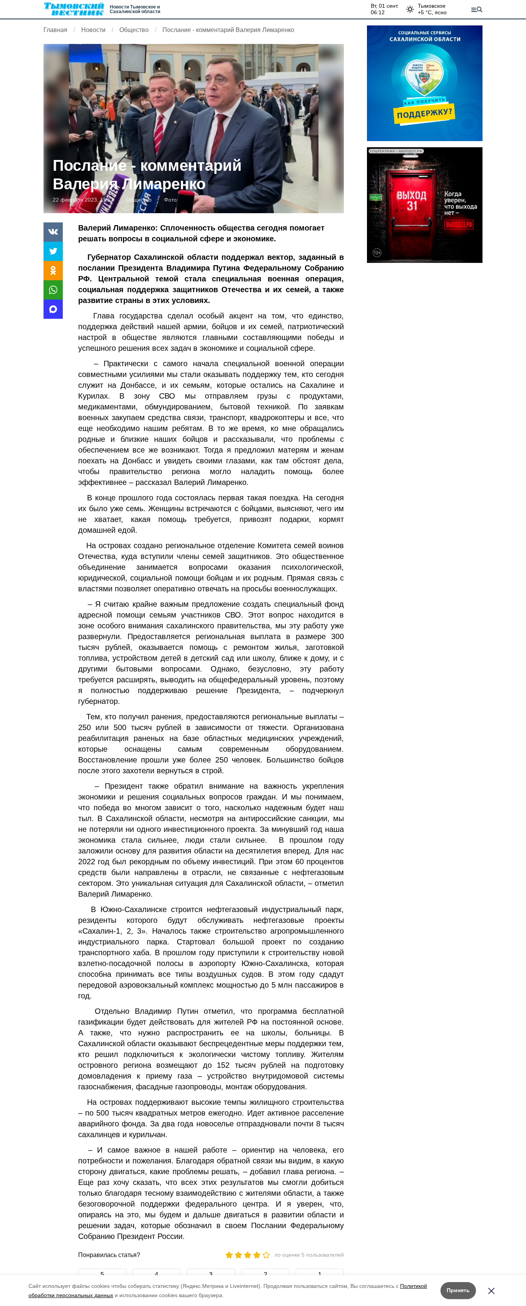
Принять (458, 1290)
